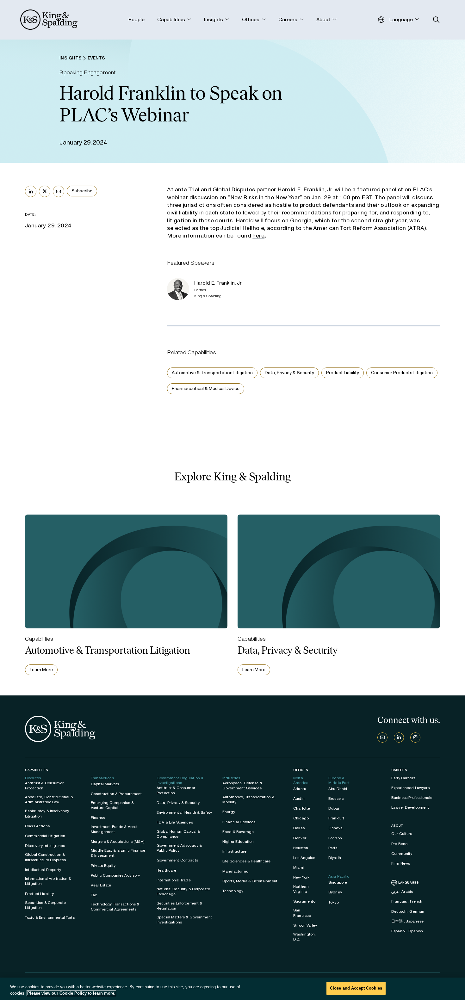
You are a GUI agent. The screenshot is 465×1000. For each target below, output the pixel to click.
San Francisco (302, 912)
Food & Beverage (238, 832)
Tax (94, 895)
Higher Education (238, 841)
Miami (298, 867)
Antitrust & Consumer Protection (44, 785)
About (397, 826)
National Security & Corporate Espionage (183, 891)
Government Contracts (177, 860)
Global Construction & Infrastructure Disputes (45, 857)
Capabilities (36, 770)
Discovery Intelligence (45, 845)
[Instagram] (415, 737)
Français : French (406, 901)
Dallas (299, 828)
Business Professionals (411, 797)
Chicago (301, 818)
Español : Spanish (407, 931)
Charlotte (301, 808)
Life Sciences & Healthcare (246, 861)
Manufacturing (235, 871)
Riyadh (334, 857)
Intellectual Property (43, 869)
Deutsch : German (407, 911)
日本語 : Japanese (407, 921)
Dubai (333, 808)
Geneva (335, 828)
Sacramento (304, 901)
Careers (399, 770)
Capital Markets (105, 784)
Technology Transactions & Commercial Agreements (115, 906)
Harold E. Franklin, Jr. (218, 283)
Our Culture (401, 833)
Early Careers (403, 778)
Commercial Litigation (45, 836)
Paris (332, 848)
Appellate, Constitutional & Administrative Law (49, 799)
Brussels (336, 798)
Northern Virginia (301, 889)
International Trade (174, 880)
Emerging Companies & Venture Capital (112, 805)
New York (301, 877)
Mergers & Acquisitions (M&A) (117, 841)
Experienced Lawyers (410, 788)
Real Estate (101, 885)
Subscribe (81, 191)
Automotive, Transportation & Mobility (248, 799)
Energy (228, 812)
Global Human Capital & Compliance (178, 834)
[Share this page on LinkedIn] (30, 191)
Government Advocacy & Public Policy (179, 848)
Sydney (335, 892)
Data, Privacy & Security (289, 372)
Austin (299, 798)
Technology (232, 891)
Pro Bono (399, 844)
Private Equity (103, 865)
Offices (300, 770)
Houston (300, 848)
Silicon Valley (305, 925)
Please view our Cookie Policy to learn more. (71, 993)
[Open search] (436, 20)
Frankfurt (336, 818)
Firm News (400, 863)
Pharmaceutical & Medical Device (205, 388)
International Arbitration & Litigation (48, 881)
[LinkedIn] (399, 737)
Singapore (337, 882)
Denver (299, 838)
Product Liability (342, 372)
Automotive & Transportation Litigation (212, 372)
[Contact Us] (382, 737)
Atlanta (299, 789)
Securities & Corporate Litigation (45, 905)
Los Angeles (304, 857)
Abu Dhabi (337, 789)
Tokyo (333, 902)
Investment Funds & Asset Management (114, 829)
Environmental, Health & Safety (184, 812)
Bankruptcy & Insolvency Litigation (47, 813)
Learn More (41, 669)
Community (401, 853)
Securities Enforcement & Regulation (179, 905)
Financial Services (239, 822)
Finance (98, 817)
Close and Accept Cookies (356, 988)
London (335, 838)
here (258, 235)
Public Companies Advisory (115, 875)
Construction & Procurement (116, 794)
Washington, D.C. (304, 936)
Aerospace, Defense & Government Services (242, 785)
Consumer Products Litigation (402, 372)
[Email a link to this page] (58, 191)
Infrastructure (234, 851)
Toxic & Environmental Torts (50, 917)
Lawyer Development (410, 807)
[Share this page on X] (44, 191)
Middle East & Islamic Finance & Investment (118, 853)
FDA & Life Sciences (175, 822)
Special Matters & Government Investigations (184, 919)
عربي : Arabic (402, 891)
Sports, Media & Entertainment (249, 881)
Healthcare (166, 870)
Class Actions (37, 826)
